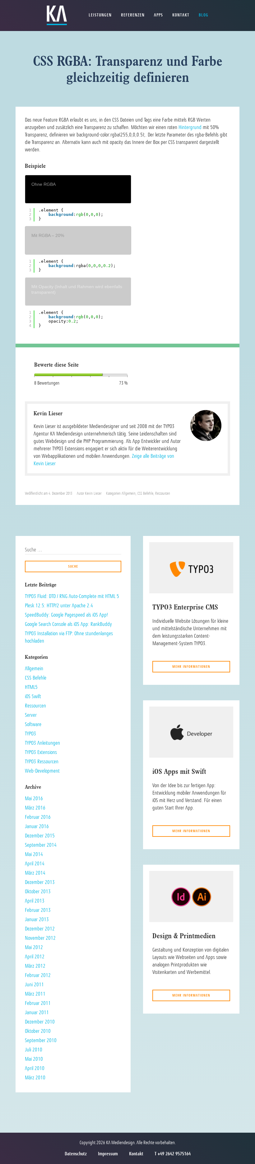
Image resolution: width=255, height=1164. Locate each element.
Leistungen (100, 15)
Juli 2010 (33, 1049)
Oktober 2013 (38, 891)
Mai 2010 (34, 1059)
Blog (203, 15)
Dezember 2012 (40, 928)
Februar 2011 (38, 1003)
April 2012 (34, 956)
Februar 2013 (38, 910)
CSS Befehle (145, 493)
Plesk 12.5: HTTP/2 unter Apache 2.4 (59, 605)
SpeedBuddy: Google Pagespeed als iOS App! (66, 615)
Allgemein (129, 493)
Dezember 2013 (40, 882)
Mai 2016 (34, 798)
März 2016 (35, 808)
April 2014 (34, 863)
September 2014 (41, 845)
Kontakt (180, 15)
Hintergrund (190, 127)
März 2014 (35, 873)
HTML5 (31, 687)
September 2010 (41, 1040)
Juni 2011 (34, 984)
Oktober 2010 (38, 1031)
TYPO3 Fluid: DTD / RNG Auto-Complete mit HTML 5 (72, 596)
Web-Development (42, 771)
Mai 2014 (34, 854)
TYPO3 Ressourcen (41, 761)
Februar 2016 (38, 817)
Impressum (108, 1154)
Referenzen (133, 15)
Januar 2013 (37, 919)
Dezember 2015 (40, 835)
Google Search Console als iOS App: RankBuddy (68, 624)
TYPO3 (30, 733)
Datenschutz (76, 1154)
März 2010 (35, 1077)
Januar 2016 (37, 826)
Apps (158, 15)
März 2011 (35, 994)
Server (31, 715)
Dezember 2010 (40, 1022)
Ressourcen (162, 493)
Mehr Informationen (191, 667)
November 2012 (40, 938)
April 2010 (34, 1068)
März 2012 (35, 966)
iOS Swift (33, 696)
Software (33, 724)
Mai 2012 (34, 947)
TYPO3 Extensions (41, 752)
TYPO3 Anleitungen (42, 743)
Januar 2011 (37, 1012)
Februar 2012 (38, 975)
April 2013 (34, 901)
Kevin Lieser (93, 493)
